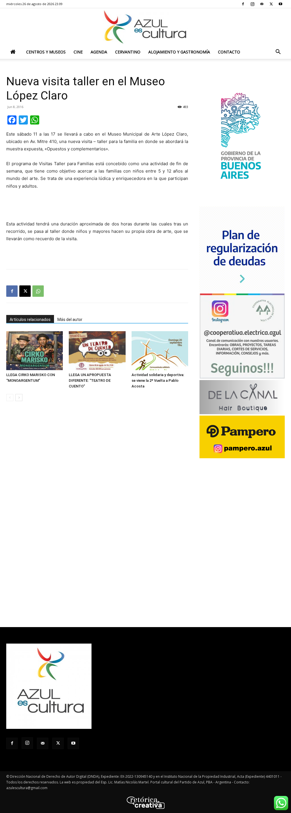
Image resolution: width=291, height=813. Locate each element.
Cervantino (127, 52)
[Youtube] (280, 4)
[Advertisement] (97, 205)
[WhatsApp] (38, 291)
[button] (278, 52)
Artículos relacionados (30, 319)
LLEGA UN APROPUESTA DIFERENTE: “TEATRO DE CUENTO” (90, 380)
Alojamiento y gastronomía (179, 52)
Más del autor (69, 319)
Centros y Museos (46, 52)
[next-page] (18, 397)
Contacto (229, 52)
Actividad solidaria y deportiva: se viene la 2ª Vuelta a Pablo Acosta (158, 380)
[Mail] (261, 4)
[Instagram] (252, 4)
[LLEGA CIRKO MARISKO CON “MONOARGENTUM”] (34, 350)
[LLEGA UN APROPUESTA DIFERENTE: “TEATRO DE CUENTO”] (97, 350)
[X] (271, 4)
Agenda (99, 52)
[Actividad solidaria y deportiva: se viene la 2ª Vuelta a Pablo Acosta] (160, 350)
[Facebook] (243, 4)
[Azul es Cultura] (145, 27)
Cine (78, 52)
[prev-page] (9, 397)
